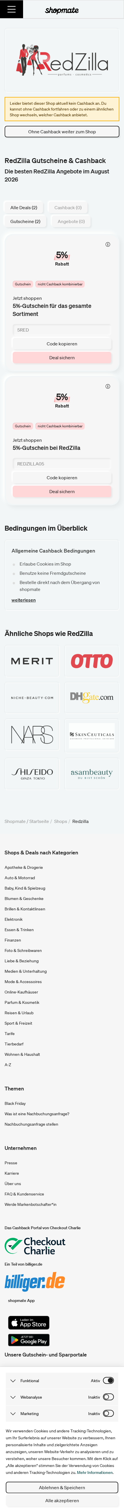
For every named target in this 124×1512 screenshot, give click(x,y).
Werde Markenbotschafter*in (31, 1204)
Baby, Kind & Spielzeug (25, 888)
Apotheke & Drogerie (24, 867)
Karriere (12, 1173)
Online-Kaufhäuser (21, 992)
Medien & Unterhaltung (26, 971)
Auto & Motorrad (20, 877)
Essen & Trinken (19, 929)
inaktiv (94, 1397)
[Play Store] (29, 1340)
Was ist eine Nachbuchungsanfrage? (37, 1113)
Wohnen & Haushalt (22, 1054)
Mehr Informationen (95, 1472)
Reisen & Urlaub (19, 1012)
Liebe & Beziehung (22, 960)
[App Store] (29, 1323)
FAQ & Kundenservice (24, 1194)
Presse (11, 1162)
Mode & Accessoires (23, 981)
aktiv (95, 1380)
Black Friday (15, 1103)
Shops (60, 821)
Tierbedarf (14, 1044)
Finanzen (13, 940)
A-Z (8, 1064)
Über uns (13, 1183)
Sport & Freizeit (18, 1023)
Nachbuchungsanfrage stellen (31, 1124)
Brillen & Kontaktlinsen (25, 909)
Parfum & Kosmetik (22, 1002)
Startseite (39, 821)
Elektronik (13, 919)
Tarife (10, 1033)
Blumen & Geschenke (24, 898)
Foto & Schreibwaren (23, 950)
